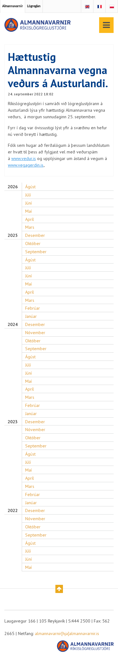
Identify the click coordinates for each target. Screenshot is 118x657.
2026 (13, 187)
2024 (13, 324)
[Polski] (112, 6)
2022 (13, 510)
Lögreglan (34, 6)
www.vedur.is (23, 158)
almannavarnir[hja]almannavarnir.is (67, 633)
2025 (13, 235)
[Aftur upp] (59, 589)
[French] (99, 6)
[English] (87, 6)
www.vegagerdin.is (25, 165)
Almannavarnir (12, 6)
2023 (13, 422)
